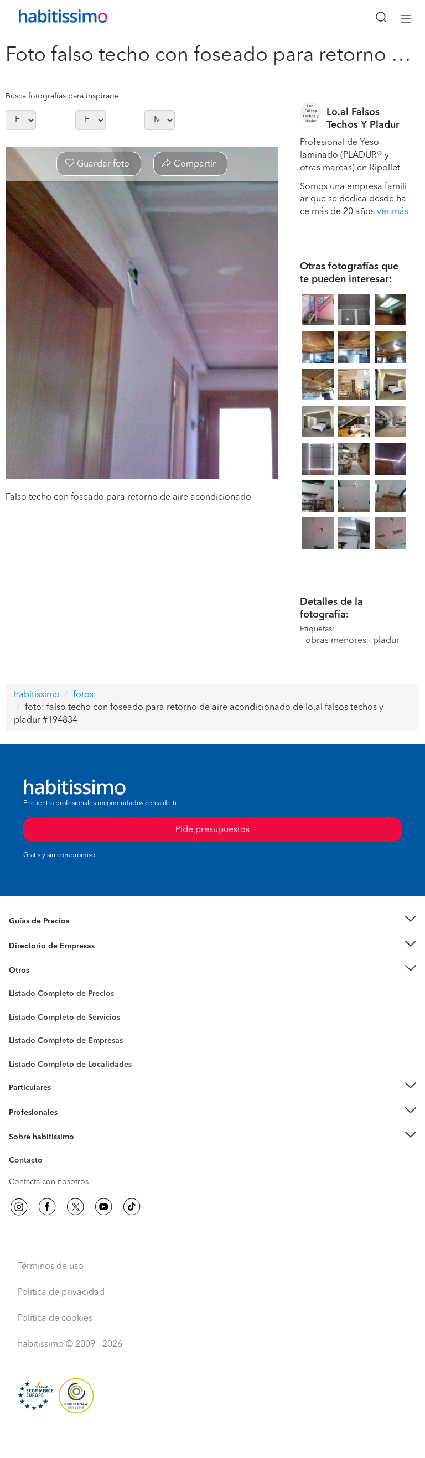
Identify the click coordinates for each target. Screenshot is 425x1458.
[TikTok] (132, 1207)
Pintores (23, 1026)
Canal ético (29, 1162)
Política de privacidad (61, 1292)
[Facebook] (47, 1207)
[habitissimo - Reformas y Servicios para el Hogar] (50, 19)
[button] (212, 922)
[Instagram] (19, 1207)
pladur (386, 640)
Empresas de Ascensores (53, 959)
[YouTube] (103, 1207)
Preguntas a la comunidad (54, 995)
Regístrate (26, 1113)
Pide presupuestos (212, 1439)
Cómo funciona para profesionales (70, 1126)
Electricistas (29, 1037)
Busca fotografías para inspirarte (62, 96)
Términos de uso (51, 1266)
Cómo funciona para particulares (67, 1102)
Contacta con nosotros (49, 1182)
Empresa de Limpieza (47, 970)
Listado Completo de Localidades (70, 1064)
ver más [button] (392, 211)
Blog (17, 984)
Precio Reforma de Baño (52, 935)
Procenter (26, 1017)
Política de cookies (55, 1318)
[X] (75, 1207)
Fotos (18, 1006)
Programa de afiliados (47, 1173)
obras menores (335, 640)
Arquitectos (29, 1059)
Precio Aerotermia (41, 946)
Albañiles (25, 1048)
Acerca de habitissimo (48, 1151)
